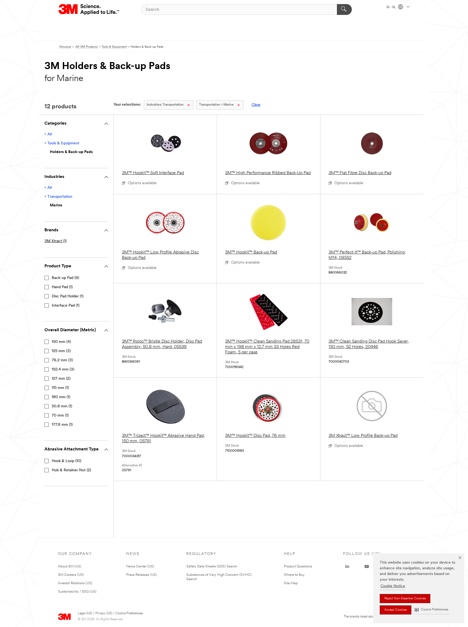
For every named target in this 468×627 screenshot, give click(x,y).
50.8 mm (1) (62, 406)
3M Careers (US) (71, 575)
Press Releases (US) (141, 575)
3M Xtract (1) (55, 241)
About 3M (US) (69, 566)
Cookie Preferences (129, 613)
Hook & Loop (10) (66, 461)
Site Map (291, 583)
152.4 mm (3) (63, 370)
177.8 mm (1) (62, 425)
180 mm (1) (61, 397)
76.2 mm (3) (62, 360)
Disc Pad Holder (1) (67, 296)
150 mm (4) (61, 342)
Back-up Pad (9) (65, 278)
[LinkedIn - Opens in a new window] (347, 567)
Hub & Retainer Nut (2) (71, 470)
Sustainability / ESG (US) (77, 591)
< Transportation (58, 197)
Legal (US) (85, 613)
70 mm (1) (60, 416)
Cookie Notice (393, 586)
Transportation (165, 104)
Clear (256, 105)
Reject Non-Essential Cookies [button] (405, 598)
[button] (431, 609)
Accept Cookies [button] (395, 610)
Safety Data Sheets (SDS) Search (211, 566)
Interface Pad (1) (65, 306)
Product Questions (298, 566)
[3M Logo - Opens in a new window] (89, 9)
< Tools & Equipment (61, 143)
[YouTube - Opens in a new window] (367, 567)
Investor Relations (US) (75, 583)
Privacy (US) (103, 613)
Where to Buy (294, 575)
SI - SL (391, 7)
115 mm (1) (60, 388)
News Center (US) (140, 566)
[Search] (344, 9)
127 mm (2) (61, 379)
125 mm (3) (61, 351)
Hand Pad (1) (62, 287)
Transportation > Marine (216, 104)
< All (48, 134)
